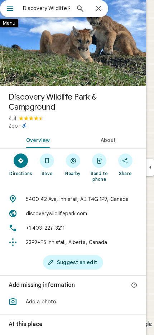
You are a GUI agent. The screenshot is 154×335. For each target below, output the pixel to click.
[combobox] (46, 8)
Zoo (13, 126)
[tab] (36, 139)
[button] (73, 301)
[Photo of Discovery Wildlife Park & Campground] (73, 43)
